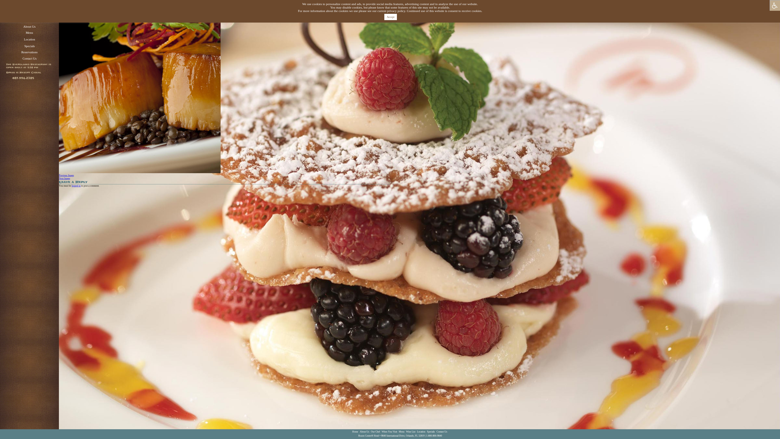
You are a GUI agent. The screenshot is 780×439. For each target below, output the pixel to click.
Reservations (29, 52)
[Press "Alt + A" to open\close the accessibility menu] (775, 5)
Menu (29, 32)
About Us (29, 26)
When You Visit (389, 431)
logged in (76, 185)
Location (29, 39)
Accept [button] (390, 16)
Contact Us (30, 58)
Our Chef (375, 431)
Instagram (776, 432)
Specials (29, 46)
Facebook (764, 432)
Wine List (410, 431)
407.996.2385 (23, 78)
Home (355, 431)
